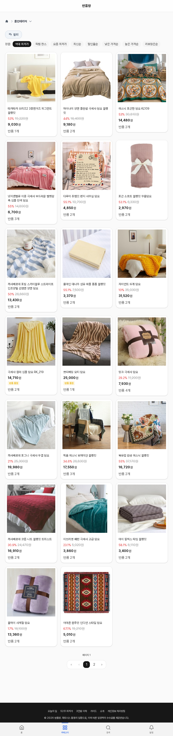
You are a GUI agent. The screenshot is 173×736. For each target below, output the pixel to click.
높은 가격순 (131, 44)
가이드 (93, 711)
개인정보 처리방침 (116, 711)
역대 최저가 (22, 44)
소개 (102, 711)
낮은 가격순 (111, 44)
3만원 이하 (81, 711)
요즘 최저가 (60, 44)
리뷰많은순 (151, 44)
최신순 (77, 44)
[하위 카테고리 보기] (30, 21)
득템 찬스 (40, 44)
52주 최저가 (66, 711)
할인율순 (93, 44)
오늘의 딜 (52, 711)
